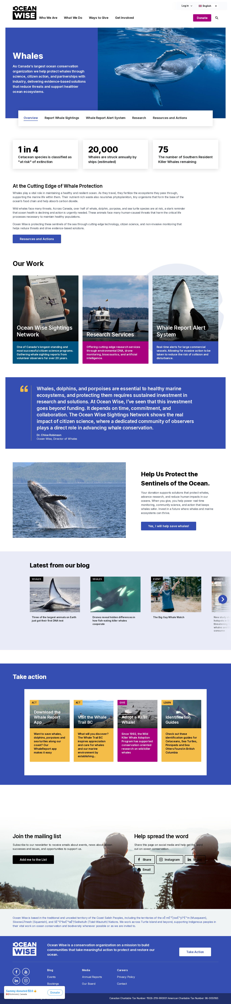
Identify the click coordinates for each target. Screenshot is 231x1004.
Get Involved (124, 17)
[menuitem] (207, 6)
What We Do (73, 17)
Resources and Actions (170, 118)
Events (51, 977)
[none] (207, 6)
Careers (122, 970)
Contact (122, 983)
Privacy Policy (126, 977)
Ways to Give (98, 17)
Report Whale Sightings (62, 118)
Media (86, 970)
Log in (185, 5)
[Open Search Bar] (216, 18)
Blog (50, 970)
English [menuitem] (207, 5)
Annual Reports (92, 977)
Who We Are (48, 17)
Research (139, 118)
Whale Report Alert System (105, 118)
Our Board (88, 983)
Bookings (53, 983)
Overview (31, 118)
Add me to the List (33, 859)
